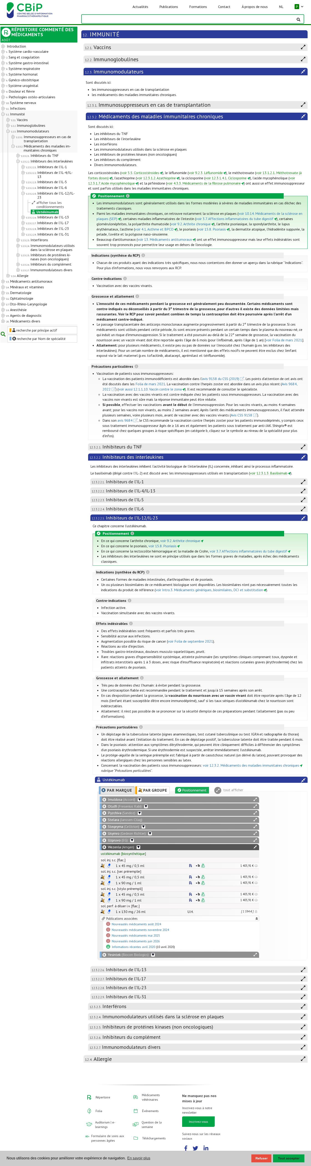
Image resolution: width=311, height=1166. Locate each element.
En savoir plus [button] (138, 1158)
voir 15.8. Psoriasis (212, 229)
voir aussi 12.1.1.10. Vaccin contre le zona (150, 389)
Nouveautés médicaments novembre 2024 (140, 930)
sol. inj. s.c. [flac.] (113, 860)
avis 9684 (125, 420)
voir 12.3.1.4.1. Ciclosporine (226, 178)
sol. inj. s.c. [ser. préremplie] (121, 871)
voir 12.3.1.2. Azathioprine (156, 178)
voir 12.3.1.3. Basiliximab (268, 473)
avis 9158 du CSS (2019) (220, 378)
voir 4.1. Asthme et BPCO (154, 229)
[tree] (35, 184)
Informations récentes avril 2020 (133, 947)
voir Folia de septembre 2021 (190, 641)
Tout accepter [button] (288, 1158)
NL (281, 6)
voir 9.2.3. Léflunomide (206, 172)
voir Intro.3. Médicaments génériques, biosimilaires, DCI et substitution (209, 590)
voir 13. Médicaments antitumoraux (165, 239)
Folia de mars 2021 (150, 384)
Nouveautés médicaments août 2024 (136, 924)
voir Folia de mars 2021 (284, 340)
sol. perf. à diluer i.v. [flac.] (120, 906)
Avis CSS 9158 (241, 415)
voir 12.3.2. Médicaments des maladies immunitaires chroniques (251, 765)
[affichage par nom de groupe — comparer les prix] (102, 866)
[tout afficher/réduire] (255, 799)
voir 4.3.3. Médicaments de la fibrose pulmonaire (204, 183)
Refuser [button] (261, 1158)
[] (123, 853)
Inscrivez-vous (198, 1122)
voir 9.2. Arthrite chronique (191, 224)
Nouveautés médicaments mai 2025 (136, 936)
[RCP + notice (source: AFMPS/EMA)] (109, 865)
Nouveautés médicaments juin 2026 (136, 941)
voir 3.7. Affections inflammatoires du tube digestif (234, 218)
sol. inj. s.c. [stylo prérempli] (122, 888)
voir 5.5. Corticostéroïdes (140, 172)
